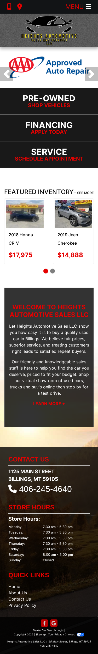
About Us (17, 592)
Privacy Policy (22, 605)
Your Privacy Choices (62, 634)
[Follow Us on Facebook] (44, 623)
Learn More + (49, 403)
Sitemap (41, 634)
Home (14, 586)
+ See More (84, 193)
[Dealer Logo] (48, 30)
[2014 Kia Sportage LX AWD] (26, 210)
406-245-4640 (45, 489)
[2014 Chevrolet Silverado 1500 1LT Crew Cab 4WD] (74, 213)
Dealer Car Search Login (48, 630)
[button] (6, 74)
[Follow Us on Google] (53, 623)
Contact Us (19, 599)
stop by (73, 386)
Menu (75, 6)
